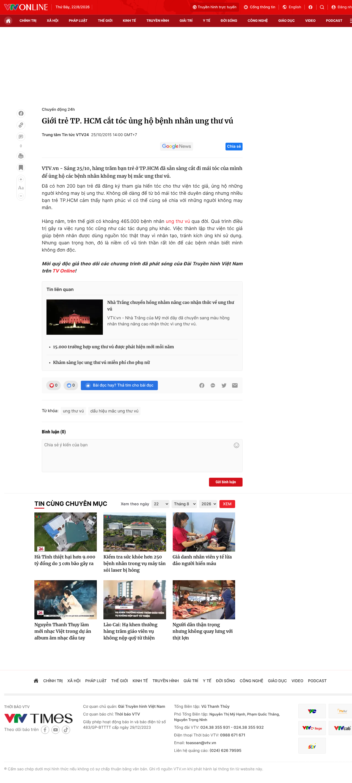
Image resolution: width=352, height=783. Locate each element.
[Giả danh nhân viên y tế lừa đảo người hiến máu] (204, 532)
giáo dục (286, 20)
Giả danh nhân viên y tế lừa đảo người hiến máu (202, 560)
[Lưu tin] (20, 167)
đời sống (229, 20)
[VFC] (312, 711)
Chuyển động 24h (58, 109)
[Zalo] (213, 385)
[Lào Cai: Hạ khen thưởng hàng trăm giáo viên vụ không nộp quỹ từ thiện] (134, 599)
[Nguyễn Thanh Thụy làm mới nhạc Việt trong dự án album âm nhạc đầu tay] (65, 599)
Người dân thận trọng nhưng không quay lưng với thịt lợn (203, 631)
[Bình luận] (20, 136)
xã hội (52, 20)
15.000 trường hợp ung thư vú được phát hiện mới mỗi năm (113, 347)
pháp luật (78, 20)
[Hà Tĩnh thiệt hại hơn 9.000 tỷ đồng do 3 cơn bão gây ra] (65, 532)
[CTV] (312, 728)
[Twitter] (224, 385)
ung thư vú (178, 221)
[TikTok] (66, 729)
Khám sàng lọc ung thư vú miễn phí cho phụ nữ (101, 362)
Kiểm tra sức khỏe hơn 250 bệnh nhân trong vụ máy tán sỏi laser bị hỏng (134, 563)
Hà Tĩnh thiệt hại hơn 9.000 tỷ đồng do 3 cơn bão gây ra (64, 560)
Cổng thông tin (262, 7)
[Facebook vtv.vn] (312, 7)
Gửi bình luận (226, 482)
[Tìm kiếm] (324, 7)
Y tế (206, 20)
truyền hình (157, 20)
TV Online (63, 271)
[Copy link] (20, 125)
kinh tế (129, 20)
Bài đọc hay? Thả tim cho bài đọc (123, 385)
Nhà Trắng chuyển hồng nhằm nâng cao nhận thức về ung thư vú (170, 306)
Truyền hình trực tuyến (217, 7)
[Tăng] (21, 179)
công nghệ (258, 20)
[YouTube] (55, 729)
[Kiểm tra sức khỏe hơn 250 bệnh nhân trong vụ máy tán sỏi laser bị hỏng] (134, 532)
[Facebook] (20, 113)
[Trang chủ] (8, 21)
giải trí (186, 20)
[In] (20, 156)
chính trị (28, 20)
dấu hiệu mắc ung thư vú (114, 411)
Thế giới (105, 20)
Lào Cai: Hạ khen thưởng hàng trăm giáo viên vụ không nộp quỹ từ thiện (130, 631)
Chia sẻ (234, 146)
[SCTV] (312, 746)
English (295, 7)
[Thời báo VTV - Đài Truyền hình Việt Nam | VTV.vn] (26, 7)
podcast (334, 20)
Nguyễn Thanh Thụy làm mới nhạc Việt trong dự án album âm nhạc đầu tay (62, 631)
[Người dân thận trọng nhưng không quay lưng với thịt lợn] (204, 599)
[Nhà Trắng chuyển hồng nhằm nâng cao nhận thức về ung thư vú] (74, 317)
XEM (227, 504)
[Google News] (176, 146)
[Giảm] (21, 196)
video (310, 20)
